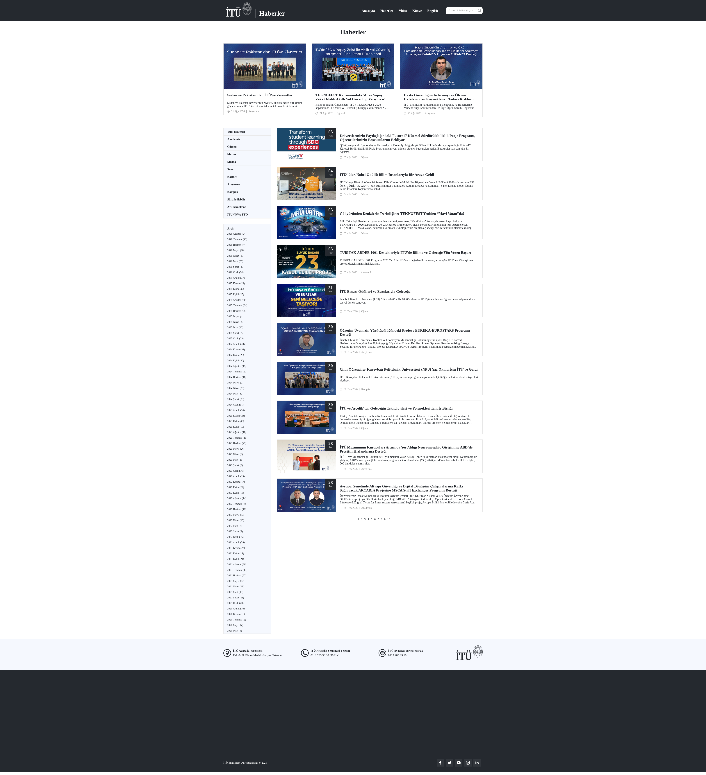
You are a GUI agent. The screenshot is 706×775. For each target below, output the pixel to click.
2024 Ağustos (236, 366)
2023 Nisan (235, 454)
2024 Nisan (235, 388)
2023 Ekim (235, 421)
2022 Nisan (235, 520)
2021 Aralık (236, 542)
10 (388, 519)
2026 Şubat (235, 266)
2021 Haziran (236, 575)
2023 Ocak (235, 470)
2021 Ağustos (236, 564)
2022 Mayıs (236, 515)
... (393, 519)
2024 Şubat (235, 399)
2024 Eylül (235, 360)
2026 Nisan (235, 255)
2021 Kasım (236, 548)
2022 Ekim (235, 487)
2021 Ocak (235, 603)
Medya (231, 161)
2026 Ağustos (236, 233)
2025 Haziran (236, 311)
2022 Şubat (235, 531)
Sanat (230, 169)
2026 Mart (235, 261)
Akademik (233, 139)
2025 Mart (235, 327)
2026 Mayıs (236, 250)
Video (403, 10)
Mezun (231, 154)
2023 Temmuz (237, 437)
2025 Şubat (235, 333)
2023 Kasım (236, 415)
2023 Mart (235, 459)
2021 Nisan (235, 586)
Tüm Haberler (236, 131)
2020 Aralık (236, 608)
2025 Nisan (235, 322)
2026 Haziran (236, 244)
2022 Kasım (236, 481)
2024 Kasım (236, 349)
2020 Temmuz (236, 619)
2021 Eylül (235, 559)
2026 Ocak (235, 272)
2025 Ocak (235, 338)
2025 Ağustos (236, 300)
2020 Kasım (236, 614)
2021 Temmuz (237, 570)
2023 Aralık (236, 410)
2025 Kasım (236, 283)
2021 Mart (235, 592)
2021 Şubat (235, 597)
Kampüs (232, 191)
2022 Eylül (235, 492)
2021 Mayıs (236, 581)
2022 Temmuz (236, 504)
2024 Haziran (236, 377)
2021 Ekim (235, 553)
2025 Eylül (235, 294)
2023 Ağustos (236, 432)
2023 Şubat (235, 465)
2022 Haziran (236, 509)
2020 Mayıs (235, 625)
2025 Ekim (235, 289)
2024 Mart (235, 393)
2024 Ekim (235, 355)
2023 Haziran (236, 443)
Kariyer (232, 176)
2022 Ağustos (236, 498)
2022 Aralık (236, 476)
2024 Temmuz (237, 371)
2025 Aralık (236, 278)
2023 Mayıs (236, 448)
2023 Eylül (235, 426)
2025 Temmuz (237, 305)
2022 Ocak (235, 537)
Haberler (386, 10)
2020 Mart (234, 630)
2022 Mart (235, 526)
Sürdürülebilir (236, 199)
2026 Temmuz (237, 239)
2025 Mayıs (236, 316)
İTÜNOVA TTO (237, 214)
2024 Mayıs (236, 382)
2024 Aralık (236, 344)
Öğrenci (232, 146)
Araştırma (233, 184)
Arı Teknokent (236, 207)
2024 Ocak (235, 404)
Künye (417, 10)
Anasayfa (368, 10)
